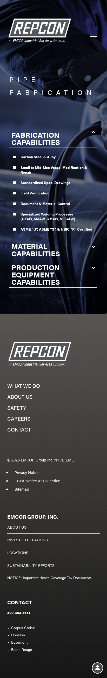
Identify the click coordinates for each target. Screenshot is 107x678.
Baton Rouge (21, 649)
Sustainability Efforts (31, 565)
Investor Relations (27, 539)
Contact (19, 430)
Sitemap (22, 489)
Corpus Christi (23, 627)
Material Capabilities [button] (35, 249)
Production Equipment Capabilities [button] (35, 274)
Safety (16, 408)
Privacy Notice (27, 472)
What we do (23, 386)
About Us (16, 527)
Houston (18, 634)
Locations (17, 552)
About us (19, 397)
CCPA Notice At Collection (37, 480)
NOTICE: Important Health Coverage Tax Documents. (49, 577)
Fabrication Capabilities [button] (35, 138)
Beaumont (19, 642)
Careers (18, 419)
